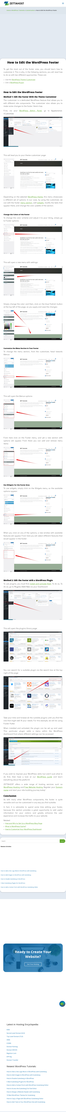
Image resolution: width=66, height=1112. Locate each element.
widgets (40, 203)
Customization (30, 10)
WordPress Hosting (12, 787)
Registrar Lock (11, 1053)
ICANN (9, 1043)
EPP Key (9, 1057)
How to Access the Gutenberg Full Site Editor (22, 1088)
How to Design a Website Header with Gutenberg (23, 1092)
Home (8, 10)
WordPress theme (35, 197)
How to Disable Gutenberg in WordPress (13, 879)
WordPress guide (44, 777)
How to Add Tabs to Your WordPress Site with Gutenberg (26, 1102)
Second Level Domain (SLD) (16, 1033)
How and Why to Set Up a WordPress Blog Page (23, 823)
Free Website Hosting (33, 787)
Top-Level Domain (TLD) (15, 1036)
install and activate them (40, 584)
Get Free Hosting (33, 964)
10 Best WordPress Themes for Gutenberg (21, 1095)
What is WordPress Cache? (15, 826)
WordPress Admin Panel (30, 111)
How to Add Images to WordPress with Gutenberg (16, 875)
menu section (26, 203)
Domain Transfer (12, 1060)
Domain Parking (12, 1047)
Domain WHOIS (12, 1050)
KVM (8, 1030)
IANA (8, 1040)
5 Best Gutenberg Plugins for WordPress (13, 883)
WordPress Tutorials (18, 10)
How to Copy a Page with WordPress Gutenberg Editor (25, 1098)
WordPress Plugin (17, 82)
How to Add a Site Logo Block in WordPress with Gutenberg (18, 871)
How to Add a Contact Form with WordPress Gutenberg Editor (19, 887)
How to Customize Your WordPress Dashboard (23, 829)
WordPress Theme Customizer (23, 80)
